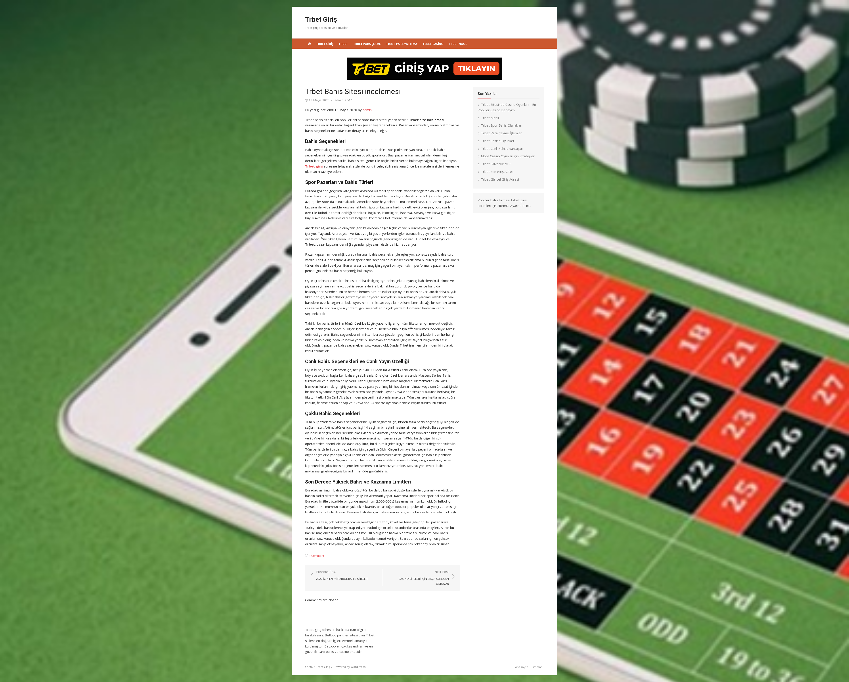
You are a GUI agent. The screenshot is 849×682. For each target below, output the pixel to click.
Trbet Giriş (321, 19)
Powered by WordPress (350, 667)
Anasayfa (521, 667)
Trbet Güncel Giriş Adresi (500, 179)
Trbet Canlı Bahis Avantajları (502, 148)
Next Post (423, 578)
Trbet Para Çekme (367, 44)
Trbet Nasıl (458, 44)
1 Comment (316, 556)
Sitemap (537, 667)
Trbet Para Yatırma (401, 44)
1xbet (515, 200)
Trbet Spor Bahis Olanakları (501, 125)
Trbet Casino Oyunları (497, 141)
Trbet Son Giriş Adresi (497, 171)
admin (339, 100)
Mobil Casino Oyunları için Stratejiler (508, 156)
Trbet (343, 44)
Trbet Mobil (490, 118)
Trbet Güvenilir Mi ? (496, 164)
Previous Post (342, 575)
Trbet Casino (433, 44)
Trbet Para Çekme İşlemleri (501, 133)
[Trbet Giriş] (309, 44)
